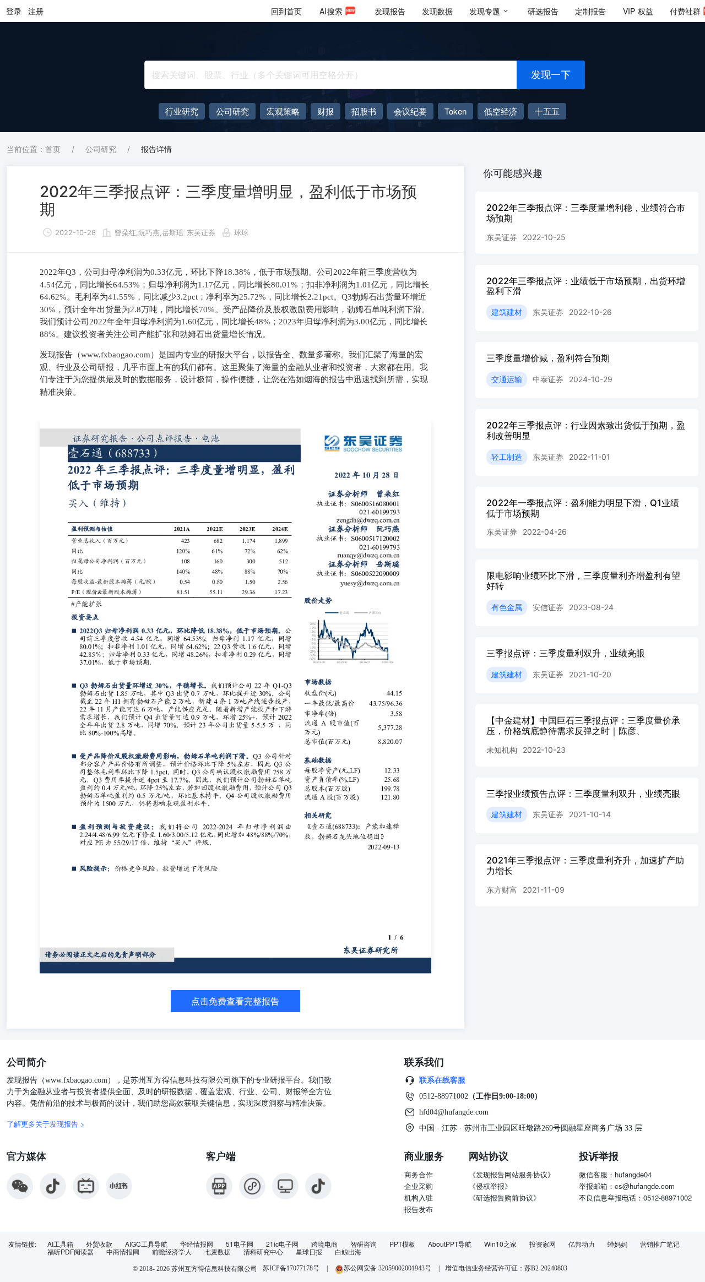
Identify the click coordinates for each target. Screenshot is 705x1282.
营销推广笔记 (660, 1244)
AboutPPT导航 (449, 1244)
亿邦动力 (581, 1244)
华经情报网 (196, 1244)
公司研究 (100, 149)
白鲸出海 (348, 1252)
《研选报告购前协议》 (504, 1197)
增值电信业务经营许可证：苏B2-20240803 (506, 1268)
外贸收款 (99, 1244)
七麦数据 (217, 1252)
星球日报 (309, 1252)
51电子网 (239, 1244)
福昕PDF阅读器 (70, 1252)
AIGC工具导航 (146, 1244)
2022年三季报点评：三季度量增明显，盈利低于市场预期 (228, 200)
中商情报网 (122, 1252)
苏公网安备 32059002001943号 (388, 1268)
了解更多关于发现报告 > (46, 1123)
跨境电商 (324, 1244)
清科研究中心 (263, 1252)
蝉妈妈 (617, 1244)
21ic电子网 (282, 1244)
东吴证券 (201, 232)
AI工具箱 (60, 1244)
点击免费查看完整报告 (235, 1001)
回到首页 (286, 11)
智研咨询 (363, 1244)
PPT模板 (402, 1244)
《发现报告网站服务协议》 (512, 1174)
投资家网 (542, 1244)
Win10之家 (500, 1244)
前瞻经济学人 (172, 1252)
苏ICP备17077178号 (291, 1268)
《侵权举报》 (490, 1186)
